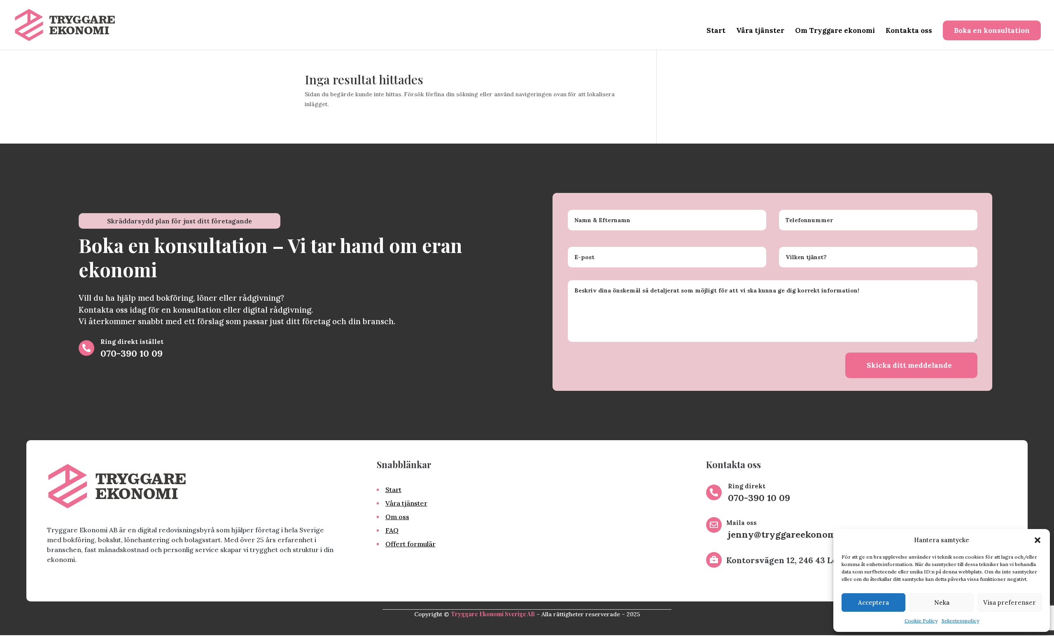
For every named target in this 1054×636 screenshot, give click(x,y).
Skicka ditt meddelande (909, 365)
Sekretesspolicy (960, 620)
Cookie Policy (921, 620)
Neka (941, 602)
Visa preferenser (1009, 602)
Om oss (397, 517)
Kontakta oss (909, 31)
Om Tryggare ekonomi (835, 31)
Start (716, 31)
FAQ (392, 530)
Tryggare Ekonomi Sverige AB (493, 614)
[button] (1037, 540)
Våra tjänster (760, 31)
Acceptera (873, 602)
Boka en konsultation (992, 30)
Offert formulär (410, 544)
